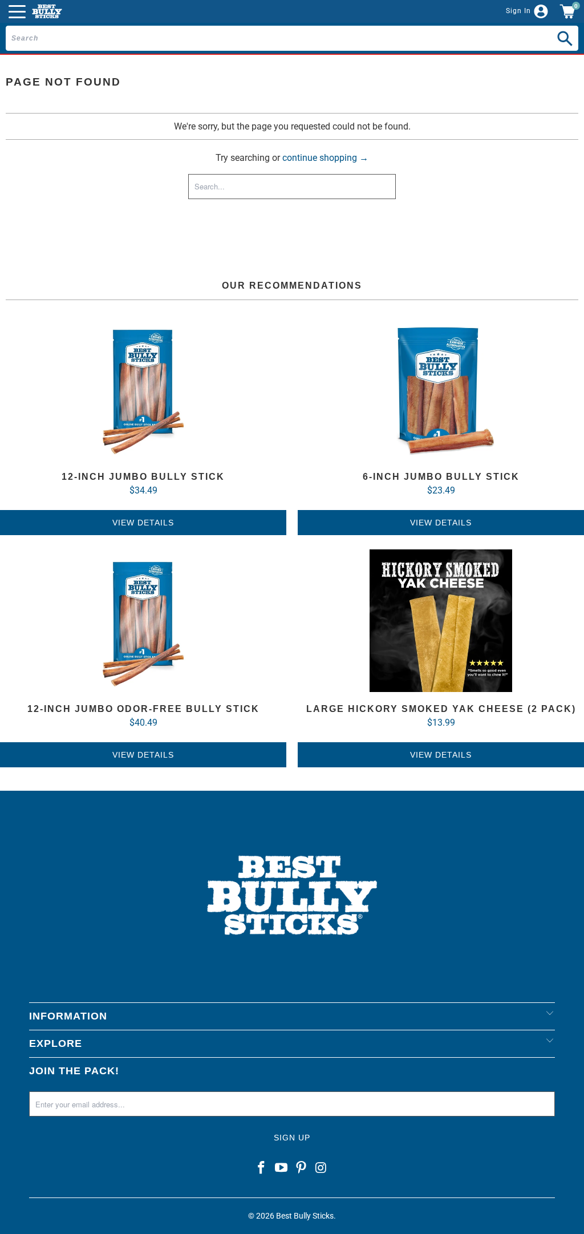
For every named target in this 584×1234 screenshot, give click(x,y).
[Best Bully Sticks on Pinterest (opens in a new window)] (301, 1168)
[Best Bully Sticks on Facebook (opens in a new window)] (261, 1168)
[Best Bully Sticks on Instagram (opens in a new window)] (321, 1168)
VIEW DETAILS (143, 522)
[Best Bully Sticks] (47, 11)
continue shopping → (325, 157)
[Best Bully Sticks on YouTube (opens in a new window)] (281, 1168)
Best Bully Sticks (305, 1215)
